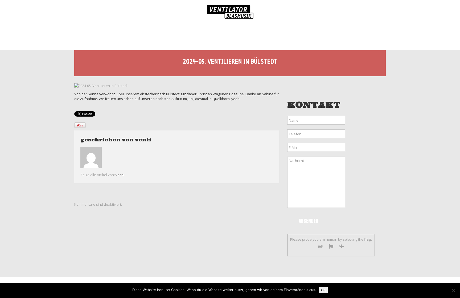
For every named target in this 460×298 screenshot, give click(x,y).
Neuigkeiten (235, 35)
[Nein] (453, 290)
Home (101, 35)
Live (165, 35)
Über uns (133, 35)
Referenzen (322, 35)
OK (323, 290)
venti (143, 140)
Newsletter (279, 35)
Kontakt (361, 35)
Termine (195, 35)
